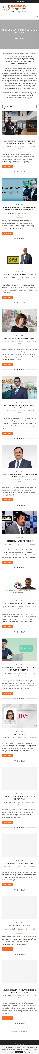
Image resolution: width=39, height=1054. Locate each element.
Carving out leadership (19, 926)
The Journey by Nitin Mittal (19, 863)
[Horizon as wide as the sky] (19, 522)
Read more (19, 38)
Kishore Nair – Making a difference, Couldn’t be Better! (19, 669)
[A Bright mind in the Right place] (19, 320)
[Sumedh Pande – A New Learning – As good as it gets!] (19, 456)
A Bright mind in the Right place (20, 338)
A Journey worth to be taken (19, 603)
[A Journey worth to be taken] (19, 585)
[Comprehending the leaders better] (19, 256)
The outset (19, 734)
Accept (19, 1052)
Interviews (19, 138)
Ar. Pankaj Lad (9, 146)
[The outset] (19, 716)
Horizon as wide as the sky (19, 541)
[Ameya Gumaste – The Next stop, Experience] (19, 387)
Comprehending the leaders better (19, 274)
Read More (27, 1052)
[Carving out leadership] (19, 907)
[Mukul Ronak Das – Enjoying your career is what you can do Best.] (19, 189)
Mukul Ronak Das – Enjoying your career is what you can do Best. (19, 209)
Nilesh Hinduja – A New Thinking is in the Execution (19, 991)
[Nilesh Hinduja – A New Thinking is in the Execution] (19, 971)
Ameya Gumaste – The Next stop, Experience (19, 406)
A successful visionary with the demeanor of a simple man (19, 142)
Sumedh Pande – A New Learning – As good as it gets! (19, 475)
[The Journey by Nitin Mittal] (19, 845)
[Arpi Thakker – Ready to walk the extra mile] (19, 778)
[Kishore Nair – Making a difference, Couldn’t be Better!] (19, 649)
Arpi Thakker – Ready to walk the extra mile (19, 798)
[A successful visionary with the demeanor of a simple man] (19, 122)
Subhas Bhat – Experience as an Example (19, 31)
